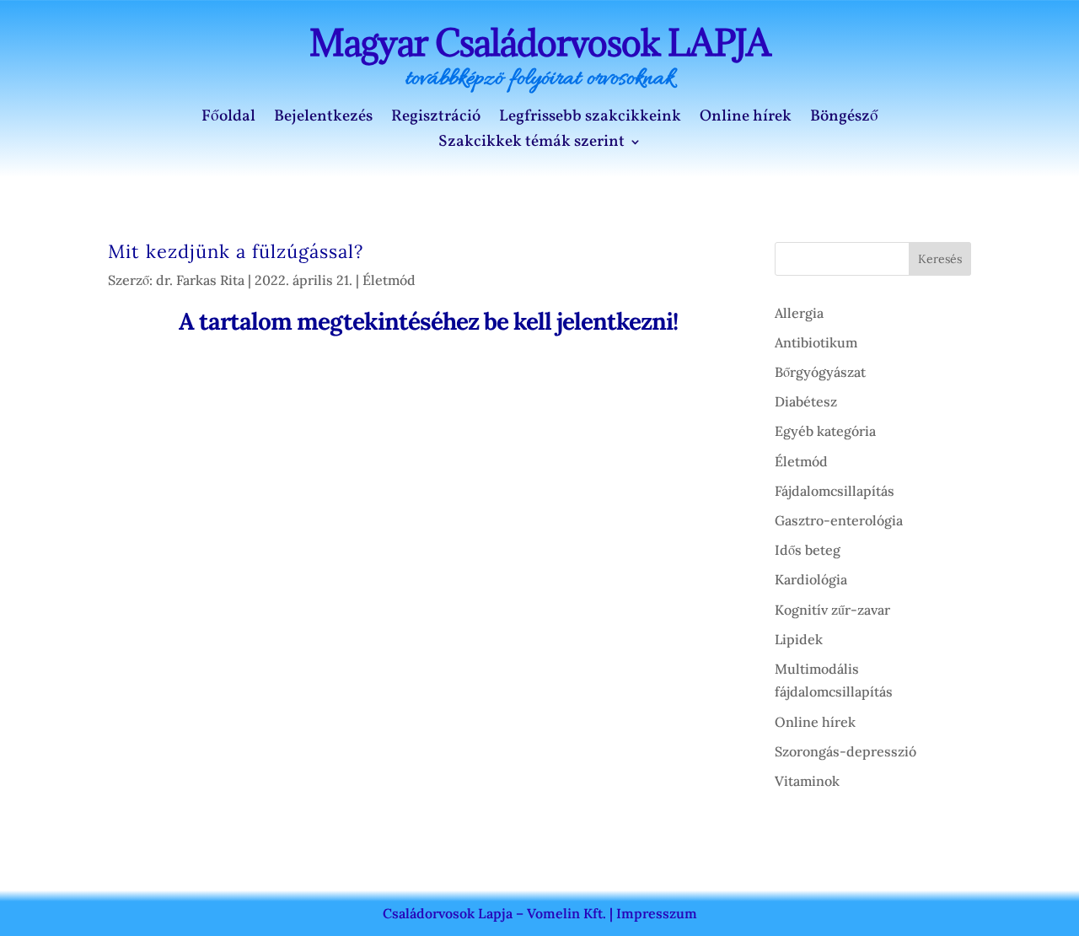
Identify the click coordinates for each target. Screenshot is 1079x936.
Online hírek (746, 118)
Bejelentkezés (323, 118)
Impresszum (656, 913)
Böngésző (844, 118)
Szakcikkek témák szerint (531, 144)
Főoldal (228, 118)
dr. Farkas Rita (200, 280)
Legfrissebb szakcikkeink (590, 118)
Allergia (799, 312)
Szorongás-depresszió (845, 751)
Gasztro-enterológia (839, 520)
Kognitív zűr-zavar (832, 609)
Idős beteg (807, 549)
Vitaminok (807, 780)
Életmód (389, 280)
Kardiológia (811, 579)
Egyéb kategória (825, 430)
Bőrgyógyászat (820, 371)
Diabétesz (806, 401)
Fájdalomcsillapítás (834, 490)
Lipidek (799, 639)
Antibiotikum (816, 342)
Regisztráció (435, 118)
